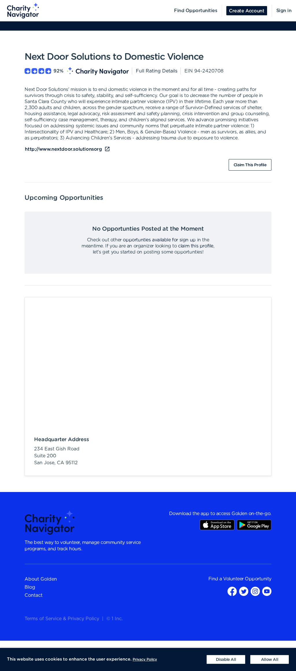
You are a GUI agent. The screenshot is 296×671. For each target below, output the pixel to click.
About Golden (41, 579)
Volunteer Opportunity (247, 579)
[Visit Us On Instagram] (255, 591)
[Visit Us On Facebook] (232, 591)
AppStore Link (217, 525)
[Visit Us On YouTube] (266, 591)
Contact (33, 595)
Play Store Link (254, 525)
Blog (30, 587)
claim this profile (195, 246)
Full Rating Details (156, 71)
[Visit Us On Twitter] (243, 591)
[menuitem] (19, 10)
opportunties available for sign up (159, 240)
